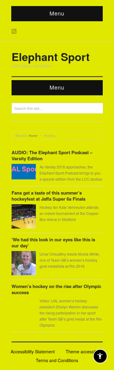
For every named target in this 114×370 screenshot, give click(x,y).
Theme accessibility (84, 351)
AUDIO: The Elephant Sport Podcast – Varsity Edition (52, 155)
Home (33, 135)
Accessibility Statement (33, 351)
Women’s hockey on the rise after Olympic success (56, 289)
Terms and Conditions (57, 360)
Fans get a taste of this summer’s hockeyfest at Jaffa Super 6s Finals (48, 195)
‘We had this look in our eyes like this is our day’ (53, 242)
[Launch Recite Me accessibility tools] (100, 356)
